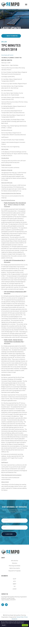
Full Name (4, 517)
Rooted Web (20, 617)
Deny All (3, 625)
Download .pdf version (7, 55)
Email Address (5, 524)
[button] (11, 36)
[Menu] (26, 4)
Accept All (25, 625)
